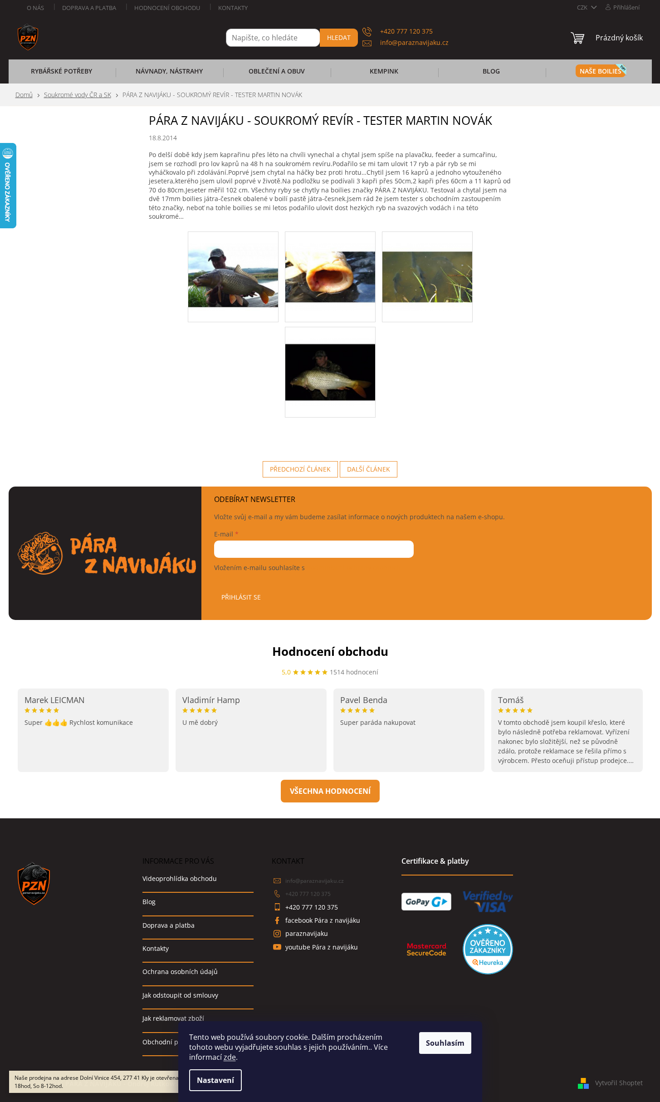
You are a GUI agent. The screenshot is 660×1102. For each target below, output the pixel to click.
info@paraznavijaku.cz (314, 881)
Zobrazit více (330, 791)
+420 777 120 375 (308, 894)
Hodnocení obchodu (167, 8)
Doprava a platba (89, 8)
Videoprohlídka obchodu (179, 878)
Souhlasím (445, 1043)
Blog (149, 901)
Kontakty (233, 8)
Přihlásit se (241, 597)
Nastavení (215, 1080)
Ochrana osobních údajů (180, 971)
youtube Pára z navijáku (321, 947)
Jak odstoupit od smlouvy (180, 995)
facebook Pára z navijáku (322, 920)
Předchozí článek (300, 469)
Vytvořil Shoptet (619, 1082)
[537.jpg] (427, 265)
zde (230, 1057)
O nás (35, 8)
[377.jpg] (233, 265)
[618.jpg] (330, 360)
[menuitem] (62, 74)
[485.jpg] (330, 265)
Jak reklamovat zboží (173, 1018)
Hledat (339, 37)
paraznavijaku (306, 933)
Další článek (368, 469)
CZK (583, 7)
